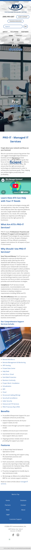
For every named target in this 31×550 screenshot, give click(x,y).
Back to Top (15, 494)
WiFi (4, 389)
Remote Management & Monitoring (14, 362)
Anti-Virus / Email (8, 374)
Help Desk (6, 371)
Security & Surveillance (10, 398)
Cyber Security (7, 401)
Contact (19, 36)
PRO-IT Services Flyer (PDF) (11, 407)
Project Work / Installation (11, 383)
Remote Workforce (9, 359)
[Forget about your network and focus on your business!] (15, 0)
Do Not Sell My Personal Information (23, 548)
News (11, 36)
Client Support (22, 17)
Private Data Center (9, 368)
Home (8, 500)
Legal (7, 514)
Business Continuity (9, 380)
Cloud (4, 392)
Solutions (14, 32)
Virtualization (7, 386)
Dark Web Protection (9, 377)
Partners (24, 32)
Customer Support (15, 519)
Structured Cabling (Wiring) (11, 395)
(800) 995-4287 (8, 16)
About (5, 32)
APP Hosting (7, 365)
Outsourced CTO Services (11, 404)
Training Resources (15, 21)
